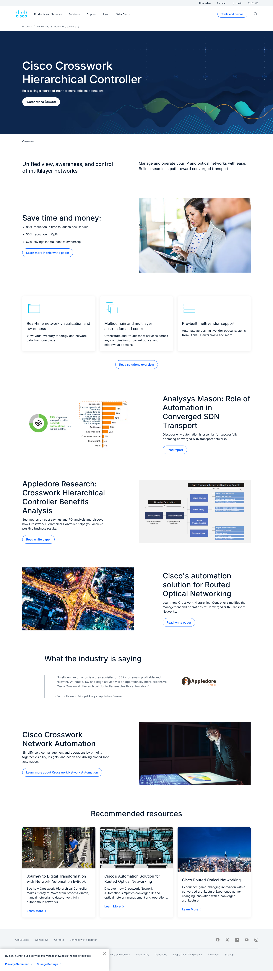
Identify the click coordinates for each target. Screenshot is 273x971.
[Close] (104, 953)
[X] (227, 940)
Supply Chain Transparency (187, 954)
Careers (59, 939)
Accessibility (142, 954)
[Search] (255, 14)
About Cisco (22, 939)
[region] (54, 960)
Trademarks (161, 954)
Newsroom (213, 954)
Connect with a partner (83, 939)
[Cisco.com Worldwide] (21, 14)
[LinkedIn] (237, 940)
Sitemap (229, 954)
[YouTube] (246, 940)
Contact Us (41, 939)
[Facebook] (218, 940)
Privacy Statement (17, 964)
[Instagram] (256, 940)
